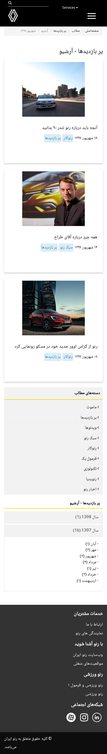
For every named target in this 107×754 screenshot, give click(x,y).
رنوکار (68, 138)
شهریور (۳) (88, 556)
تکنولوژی (90, 469)
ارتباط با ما (94, 624)
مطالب (76, 31)
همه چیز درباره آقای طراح (75, 237)
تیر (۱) (91, 568)
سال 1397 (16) (85, 530)
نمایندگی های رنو (89, 633)
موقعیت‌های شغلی (88, 663)
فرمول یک (89, 458)
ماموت (91, 407)
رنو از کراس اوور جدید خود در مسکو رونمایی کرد (56, 347)
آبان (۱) (91, 544)
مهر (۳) (91, 550)
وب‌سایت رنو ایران (88, 655)
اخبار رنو (90, 489)
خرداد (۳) (89, 574)
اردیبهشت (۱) (86, 581)
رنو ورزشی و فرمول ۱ (85, 685)
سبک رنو (66, 247)
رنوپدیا (91, 479)
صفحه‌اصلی (92, 31)
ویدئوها (91, 428)
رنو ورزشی (94, 694)
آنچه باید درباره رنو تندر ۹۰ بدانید (69, 128)
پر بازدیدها (60, 31)
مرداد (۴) (89, 562)
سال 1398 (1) (86, 517)
